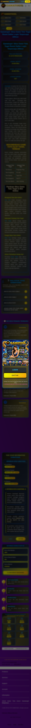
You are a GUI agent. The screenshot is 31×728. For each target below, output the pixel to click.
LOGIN (22, 1)
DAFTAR (27, 1)
